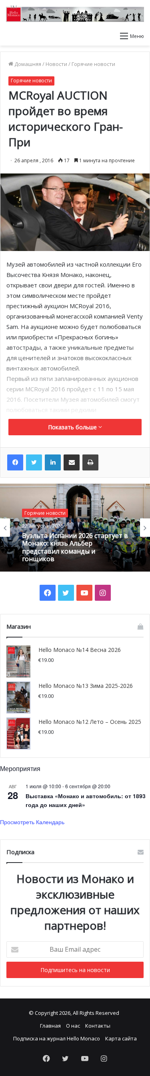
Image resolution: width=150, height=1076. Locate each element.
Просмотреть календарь (32, 822)
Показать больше (73, 427)
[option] (75, 528)
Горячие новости (93, 64)
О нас (73, 1025)
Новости (56, 64)
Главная (50, 1025)
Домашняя (27, 64)
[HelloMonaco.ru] (75, 14)
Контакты (97, 1025)
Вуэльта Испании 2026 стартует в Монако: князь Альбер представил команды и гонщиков (75, 547)
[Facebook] (15, 462)
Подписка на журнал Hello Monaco (56, 1038)
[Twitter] (34, 462)
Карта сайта (121, 1038)
